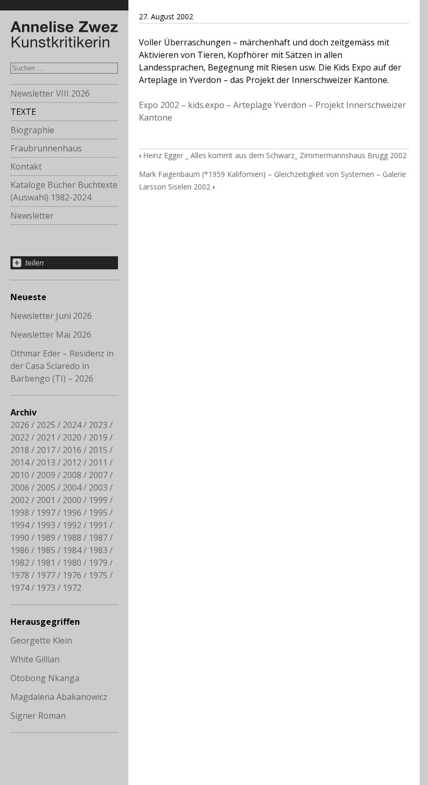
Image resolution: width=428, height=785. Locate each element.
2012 (72, 462)
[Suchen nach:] (64, 67)
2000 (72, 500)
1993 (46, 525)
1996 (72, 512)
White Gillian (35, 659)
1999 (98, 500)
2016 (72, 450)
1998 (19, 512)
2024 (72, 425)
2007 (98, 475)
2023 (98, 425)
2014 (19, 462)
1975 (98, 575)
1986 (19, 550)
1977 (46, 575)
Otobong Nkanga (44, 678)
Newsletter (32, 215)
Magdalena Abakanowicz (59, 697)
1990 (19, 537)
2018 (19, 450)
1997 (46, 512)
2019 (98, 437)
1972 (72, 587)
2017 (46, 450)
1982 (19, 562)
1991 (98, 525)
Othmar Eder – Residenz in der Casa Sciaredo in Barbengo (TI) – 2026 (62, 366)
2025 (46, 425)
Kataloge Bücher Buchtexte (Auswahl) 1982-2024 (63, 191)
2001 (46, 500)
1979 (98, 562)
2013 (46, 462)
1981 (46, 562)
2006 (19, 487)
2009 (46, 475)
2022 (19, 437)
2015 (98, 450)
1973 (46, 587)
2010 (19, 475)
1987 (98, 537)
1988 (72, 537)
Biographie (32, 130)
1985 (46, 550)
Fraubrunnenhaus (46, 148)
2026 (19, 425)
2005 (46, 487)
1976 (72, 575)
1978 (19, 575)
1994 (19, 525)
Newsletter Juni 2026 (51, 316)
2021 (46, 437)
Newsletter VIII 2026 (50, 93)
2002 (19, 500)
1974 (19, 587)
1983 (98, 550)
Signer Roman (38, 715)
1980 (72, 562)
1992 (72, 525)
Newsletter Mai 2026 (50, 334)
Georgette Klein (41, 640)
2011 (98, 462)
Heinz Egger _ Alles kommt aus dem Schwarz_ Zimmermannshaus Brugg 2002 (275, 155)
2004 (72, 487)
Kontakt (26, 166)
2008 (72, 475)
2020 (72, 437)
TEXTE (23, 111)
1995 (98, 512)
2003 (98, 487)
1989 (46, 537)
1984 (72, 550)
